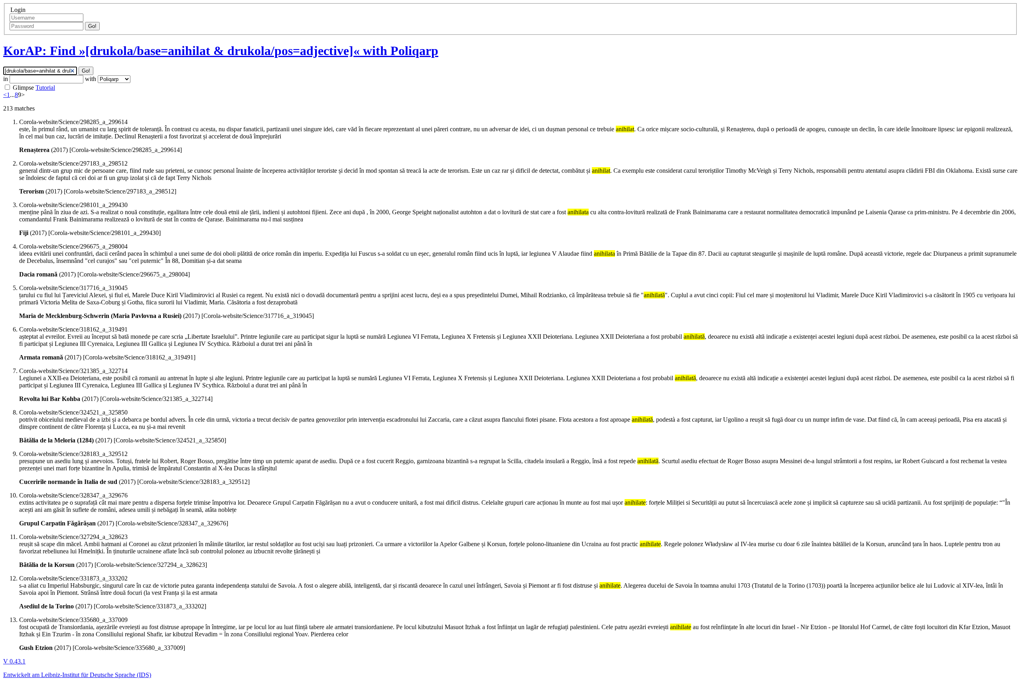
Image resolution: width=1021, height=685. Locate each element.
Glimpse (23, 87)
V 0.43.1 (14, 661)
